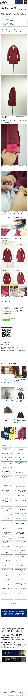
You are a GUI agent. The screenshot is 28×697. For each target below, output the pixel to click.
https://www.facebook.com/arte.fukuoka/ (16, 350)
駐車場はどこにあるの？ (9, 24)
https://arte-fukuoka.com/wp (13, 348)
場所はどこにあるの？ (8, 23)
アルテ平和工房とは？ (8, 20)
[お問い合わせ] (21, 2)
